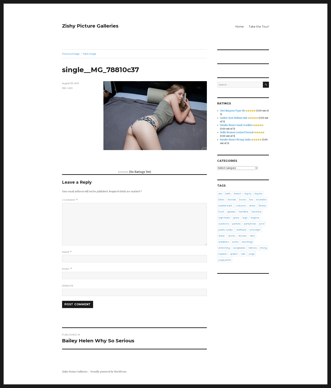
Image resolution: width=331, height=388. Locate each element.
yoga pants (224, 259)
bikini (221, 199)
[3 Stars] (123, 172)
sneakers (223, 241)
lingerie (255, 217)
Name (67, 252)
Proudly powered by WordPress (108, 371)
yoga (251, 253)
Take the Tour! (259, 26)
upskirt (234, 253)
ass (220, 193)
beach (237, 193)
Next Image (89, 53)
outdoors (223, 223)
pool (261, 223)
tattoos (253, 247)
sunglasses (239, 247)
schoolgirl (254, 229)
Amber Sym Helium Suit (233, 117)
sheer (221, 235)
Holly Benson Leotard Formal (237, 132)
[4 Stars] (125, 172)
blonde (232, 199)
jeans (236, 217)
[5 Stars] (127, 172)
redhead (241, 229)
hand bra (256, 211)
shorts (231, 235)
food (221, 211)
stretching (224, 247)
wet (243, 253)
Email (67, 268)
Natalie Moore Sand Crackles (236, 125)
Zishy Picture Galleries (90, 26)
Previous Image (70, 53)
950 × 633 (67, 88)
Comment (70, 199)
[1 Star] (119, 172)
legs (245, 217)
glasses (231, 211)
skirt (252, 235)
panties (236, 223)
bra (251, 199)
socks (235, 241)
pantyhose (250, 223)
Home (239, 26)
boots (242, 199)
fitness (262, 205)
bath (227, 193)
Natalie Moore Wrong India (235, 139)
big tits (258, 193)
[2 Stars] (121, 172)
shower (242, 235)
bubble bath (225, 205)
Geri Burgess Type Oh (232, 110)
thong (263, 247)
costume (241, 205)
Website (67, 285)
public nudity (225, 229)
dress (252, 205)
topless (222, 253)
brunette (261, 199)
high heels (224, 217)
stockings (247, 241)
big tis (248, 193)
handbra (243, 211)
